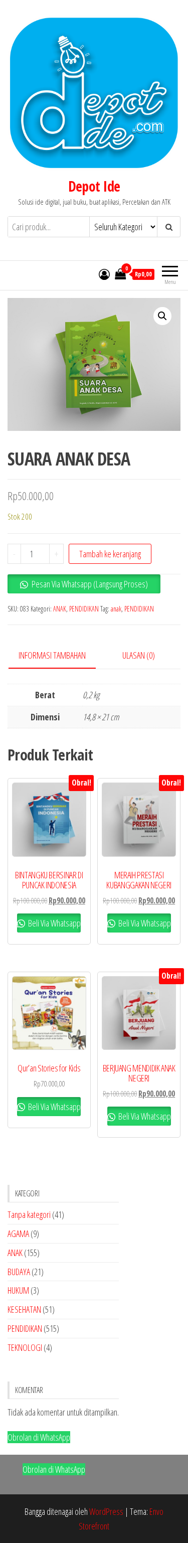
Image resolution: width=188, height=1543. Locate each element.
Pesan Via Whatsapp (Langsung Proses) (90, 584)
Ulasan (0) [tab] (138, 655)
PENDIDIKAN (84, 608)
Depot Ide (94, 186)
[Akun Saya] (104, 273)
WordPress (106, 1511)
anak (116, 608)
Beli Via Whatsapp (54, 923)
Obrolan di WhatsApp (39, 1437)
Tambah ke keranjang (110, 554)
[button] (162, 316)
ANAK (59, 608)
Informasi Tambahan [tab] (52, 655)
